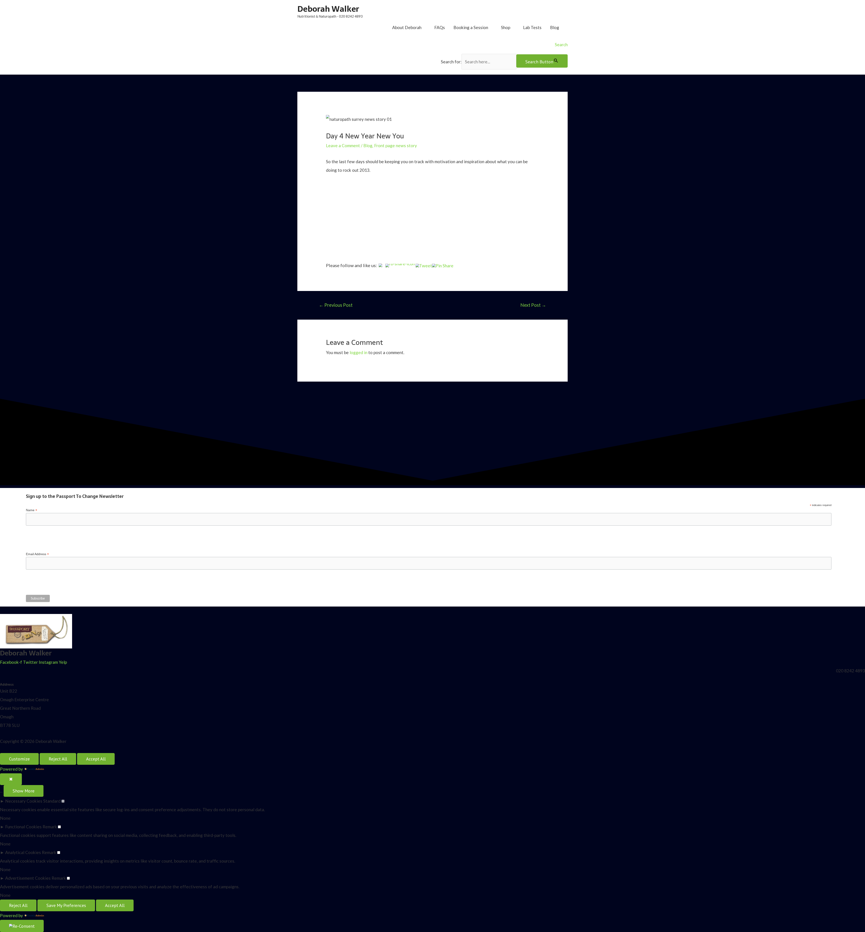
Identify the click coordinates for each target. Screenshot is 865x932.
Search (561, 44)
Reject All (58, 759)
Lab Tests (532, 27)
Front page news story (395, 145)
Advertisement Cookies (28, 878)
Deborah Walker (328, 8)
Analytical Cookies (23, 852)
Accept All (96, 759)
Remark (50, 826)
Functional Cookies (23, 826)
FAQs (439, 27)
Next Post (533, 305)
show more (23, 791)
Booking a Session (470, 27)
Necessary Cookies (23, 801)
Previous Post (336, 305)
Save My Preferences (66, 905)
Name (31, 510)
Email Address (37, 554)
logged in (358, 352)
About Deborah (406, 27)
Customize (19, 759)
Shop (505, 27)
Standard (52, 801)
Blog (554, 27)
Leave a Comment (343, 145)
